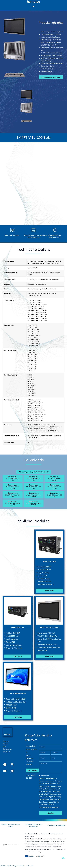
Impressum (6, 752)
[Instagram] (12, 765)
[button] (33, 6)
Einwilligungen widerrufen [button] (56, 825)
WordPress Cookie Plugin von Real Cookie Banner (16, 866)
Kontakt (5, 744)
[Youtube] (5, 771)
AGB (4, 747)
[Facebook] (5, 765)
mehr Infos (49, 590)
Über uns (6, 741)
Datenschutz (7, 749)
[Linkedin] (12, 771)
